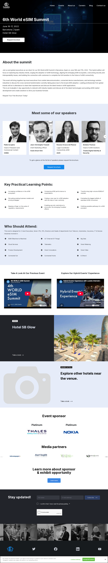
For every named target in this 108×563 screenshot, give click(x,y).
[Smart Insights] (41, 456)
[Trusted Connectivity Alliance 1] (67, 456)
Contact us (101, 6)
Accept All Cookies (88, 559)
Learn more (54, 480)
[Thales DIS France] (36, 432)
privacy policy (63, 504)
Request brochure (13, 40)
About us (71, 6)
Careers (82, 6)
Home (52, 6)
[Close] (105, 559)
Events (61, 6)
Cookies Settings (75, 559)
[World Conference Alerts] (92, 456)
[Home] (6, 5)
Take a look (16, 355)
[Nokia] (71, 432)
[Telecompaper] (15, 456)
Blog (91, 6)
